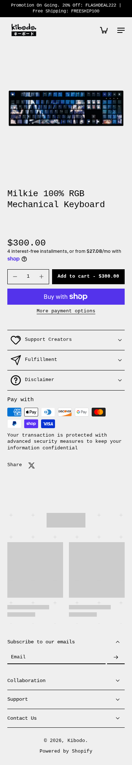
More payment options (66, 311)
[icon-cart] (103, 30)
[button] (88, 276)
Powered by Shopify (66, 751)
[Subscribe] (116, 657)
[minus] (15, 277)
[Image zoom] (66, 108)
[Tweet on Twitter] (31, 465)
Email (18, 657)
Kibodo (76, 740)
